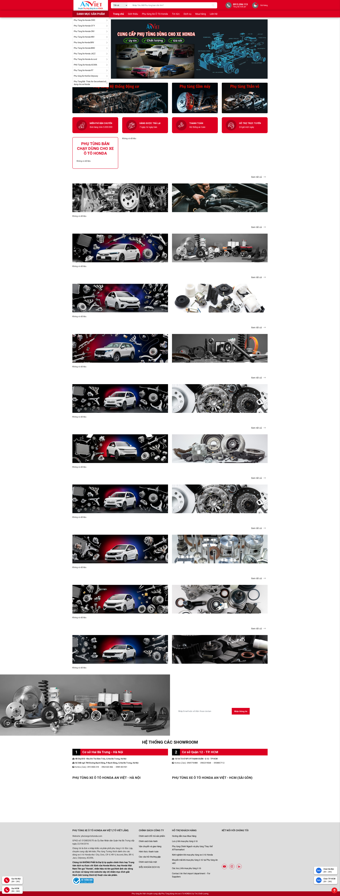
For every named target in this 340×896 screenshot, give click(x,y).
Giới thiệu (133, 13)
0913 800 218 (93, 767)
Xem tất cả (256, 177)
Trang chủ (118, 13)
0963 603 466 (107, 767)
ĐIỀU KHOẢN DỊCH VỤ (149, 867)
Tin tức (176, 13)
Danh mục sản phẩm (91, 14)
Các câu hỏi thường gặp (150, 857)
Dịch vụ (187, 13)
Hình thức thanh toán (148, 851)
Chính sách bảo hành (148, 841)
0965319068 (205, 763)
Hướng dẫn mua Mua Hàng (184, 836)
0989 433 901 (121, 767)
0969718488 (192, 763)
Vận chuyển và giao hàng (150, 846)
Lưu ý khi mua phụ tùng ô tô (185, 841)
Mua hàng (200, 13)
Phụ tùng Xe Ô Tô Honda (155, 13)
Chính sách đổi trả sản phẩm (152, 836)
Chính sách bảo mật (148, 862)
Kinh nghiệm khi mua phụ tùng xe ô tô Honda (192, 855)
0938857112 (219, 763)
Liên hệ (213, 13)
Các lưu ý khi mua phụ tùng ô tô (186, 868)
